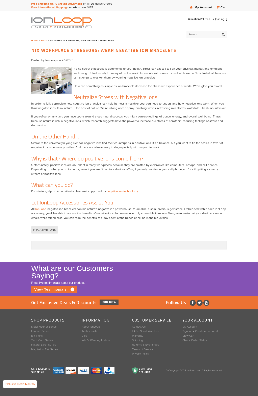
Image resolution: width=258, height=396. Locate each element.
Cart (224, 7)
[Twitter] (200, 303)
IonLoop (41, 209)
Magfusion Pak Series (44, 349)
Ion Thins (37, 336)
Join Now (109, 302)
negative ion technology (122, 191)
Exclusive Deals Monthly (20, 384)
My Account (203, 7)
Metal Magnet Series (44, 327)
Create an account (206, 331)
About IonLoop (91, 327)
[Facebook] (193, 303)
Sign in (186, 331)
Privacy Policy (140, 354)
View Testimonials (50, 289)
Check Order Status (194, 340)
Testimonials (89, 331)
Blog (44, 40)
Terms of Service (142, 349)
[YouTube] (206, 303)
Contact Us (139, 327)
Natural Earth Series (43, 345)
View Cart (188, 336)
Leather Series (40, 331)
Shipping (137, 340)
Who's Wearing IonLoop (96, 340)
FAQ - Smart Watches (145, 331)
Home (34, 40)
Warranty (137, 336)
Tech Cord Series (42, 340)
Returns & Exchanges (145, 345)
